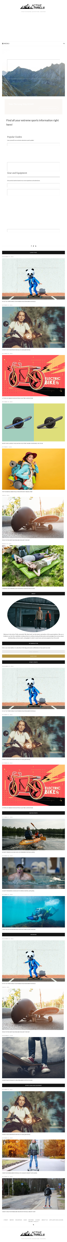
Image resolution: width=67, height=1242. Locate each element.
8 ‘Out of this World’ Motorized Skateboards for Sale (19, 301)
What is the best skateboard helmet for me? (16, 540)
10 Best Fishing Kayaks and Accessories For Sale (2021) (18, 852)
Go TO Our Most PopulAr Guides (48, 108)
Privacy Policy (34, 1221)
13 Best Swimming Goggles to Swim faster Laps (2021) (18, 891)
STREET (6, 1219)
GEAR (25, 1219)
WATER (12, 1219)
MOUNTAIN (18, 1219)
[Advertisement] (33, 28)
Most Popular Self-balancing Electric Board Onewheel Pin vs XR (22, 443)
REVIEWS (31, 1219)
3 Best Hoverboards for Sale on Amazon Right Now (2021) (19, 1173)
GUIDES (38, 1219)
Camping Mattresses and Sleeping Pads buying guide (18, 588)
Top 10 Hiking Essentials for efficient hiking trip (17, 491)
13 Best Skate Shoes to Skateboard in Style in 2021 (17, 1080)
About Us (45, 1219)
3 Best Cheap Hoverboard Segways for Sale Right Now (18, 1211)
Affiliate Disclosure (56, 1219)
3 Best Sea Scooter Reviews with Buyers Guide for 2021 (18, 929)
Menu (6, 43)
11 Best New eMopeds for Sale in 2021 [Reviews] (16, 350)
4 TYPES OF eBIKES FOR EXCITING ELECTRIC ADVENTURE (17, 398)
